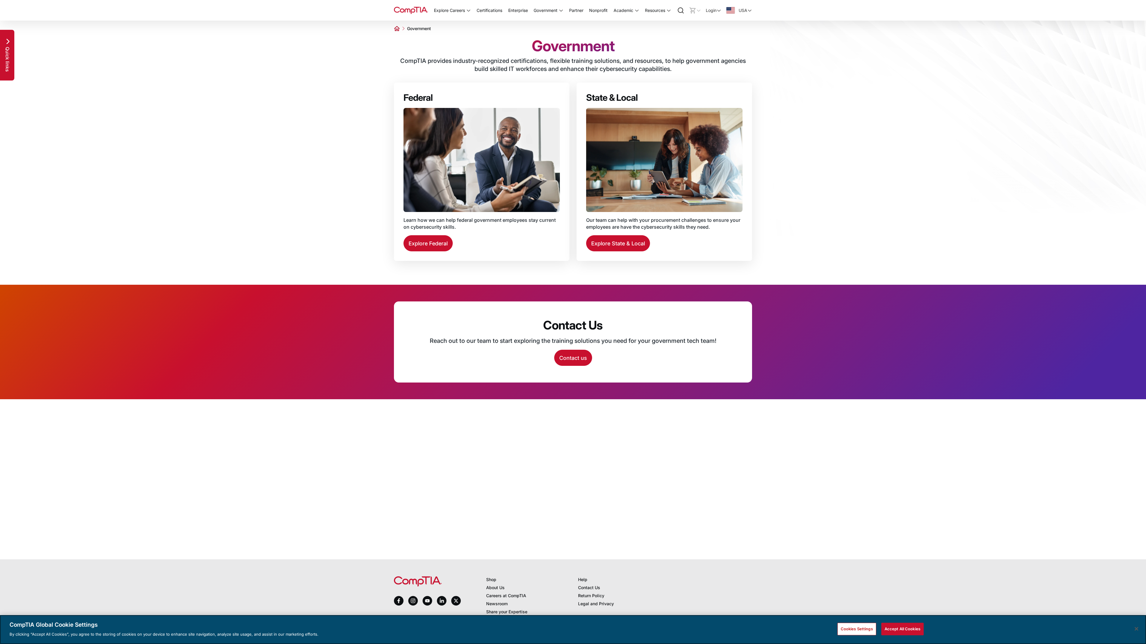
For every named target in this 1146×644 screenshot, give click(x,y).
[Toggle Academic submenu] (636, 10)
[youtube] (427, 601)
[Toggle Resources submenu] (668, 10)
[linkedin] (441, 600)
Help (582, 579)
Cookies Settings (857, 628)
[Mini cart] (695, 10)
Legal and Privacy (596, 603)
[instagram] (413, 601)
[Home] (411, 10)
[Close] (1136, 628)
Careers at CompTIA (506, 595)
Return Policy (591, 595)
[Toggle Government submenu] (561, 10)
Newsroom (497, 603)
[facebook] (398, 601)
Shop (491, 579)
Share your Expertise (506, 611)
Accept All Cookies (902, 628)
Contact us (573, 358)
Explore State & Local (618, 243)
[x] (456, 601)
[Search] (680, 10)
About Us (495, 587)
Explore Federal (428, 243)
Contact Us (589, 587)
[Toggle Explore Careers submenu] (468, 10)
